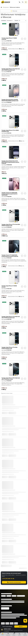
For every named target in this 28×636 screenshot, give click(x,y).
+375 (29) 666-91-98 (8, 578)
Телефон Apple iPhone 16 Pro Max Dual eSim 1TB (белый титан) (11, 378)
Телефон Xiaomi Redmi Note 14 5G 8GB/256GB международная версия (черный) (10, 162)
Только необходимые (7, 626)
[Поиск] (22, 2)
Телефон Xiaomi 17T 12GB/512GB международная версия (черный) (10, 255)
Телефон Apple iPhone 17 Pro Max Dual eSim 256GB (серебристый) (11, 69)
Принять (21, 626)
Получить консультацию (15, 582)
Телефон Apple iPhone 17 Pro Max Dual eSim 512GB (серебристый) (11, 317)
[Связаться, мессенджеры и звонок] (25, 621)
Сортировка (3, 20)
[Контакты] (19, 2)
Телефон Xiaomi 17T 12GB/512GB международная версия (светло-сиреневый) (10, 194)
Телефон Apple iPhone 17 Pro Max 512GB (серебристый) (9, 348)
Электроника (6, 7)
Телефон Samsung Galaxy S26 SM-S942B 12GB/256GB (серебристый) (10, 100)
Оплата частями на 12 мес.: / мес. (16, 48)
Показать (16, 20)
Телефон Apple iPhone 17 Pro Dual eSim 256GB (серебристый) (11, 225)
